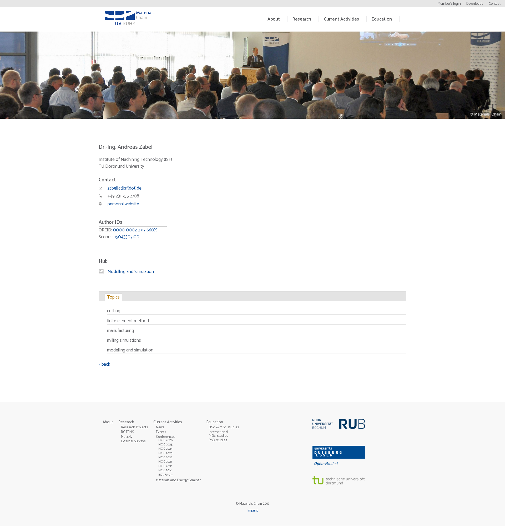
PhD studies (218, 440)
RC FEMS (127, 432)
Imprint (253, 510)
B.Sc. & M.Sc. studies (224, 427)
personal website (123, 204)
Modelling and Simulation (131, 271)
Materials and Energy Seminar (178, 480)
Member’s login (449, 4)
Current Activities (341, 19)
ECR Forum (165, 475)
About (273, 19)
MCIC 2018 (165, 466)
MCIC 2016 (165, 470)
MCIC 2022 (165, 457)
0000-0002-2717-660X (135, 230)
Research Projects (134, 427)
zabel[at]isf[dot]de (125, 188)
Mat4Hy (126, 437)
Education (382, 19)
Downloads (474, 4)
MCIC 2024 (165, 448)
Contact (495, 4)
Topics (113, 297)
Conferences (165, 437)
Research (301, 19)
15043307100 (126, 237)
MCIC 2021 (165, 461)
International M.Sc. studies (218, 434)
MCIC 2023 (165, 453)
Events (161, 432)
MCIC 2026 (165, 440)
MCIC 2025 (165, 444)
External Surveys (133, 441)
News (160, 427)
